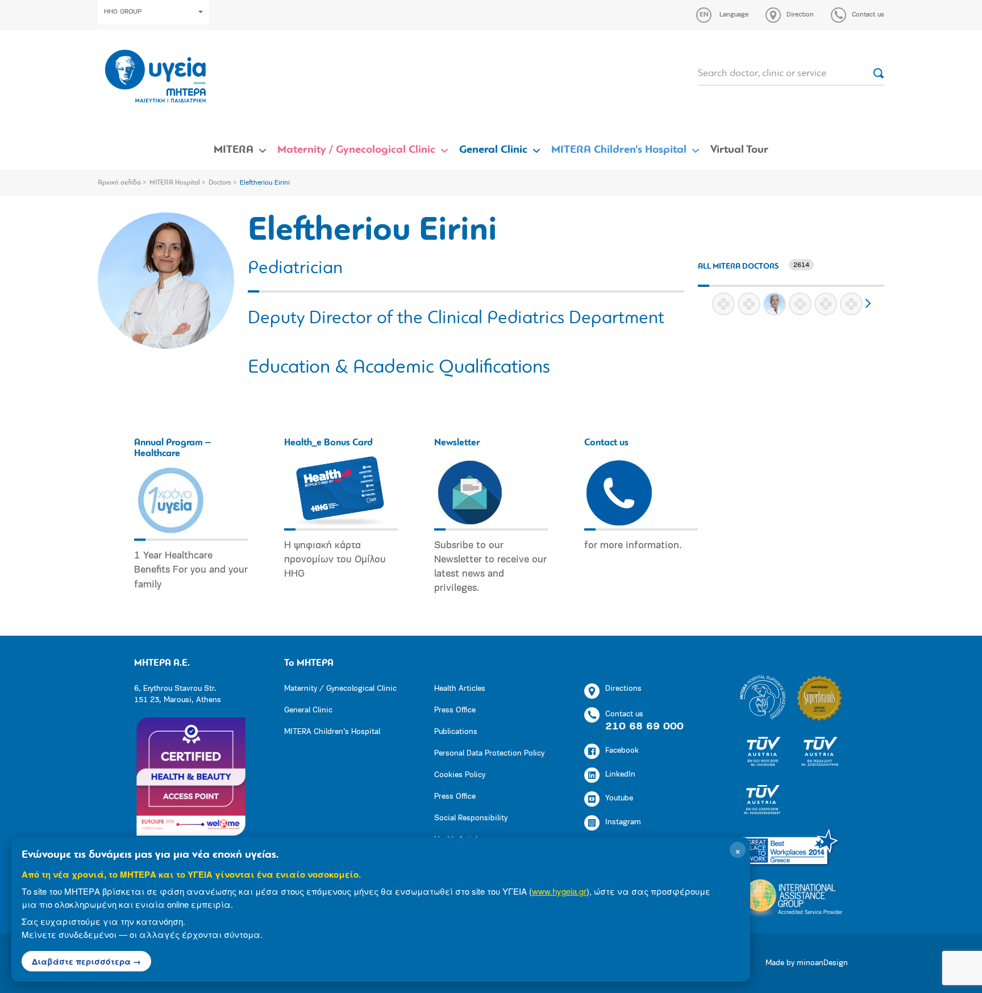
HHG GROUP (123, 12)
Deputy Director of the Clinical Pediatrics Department (456, 319)
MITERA (233, 150)
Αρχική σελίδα (119, 183)
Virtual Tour (739, 150)
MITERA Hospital (174, 183)
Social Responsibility (470, 818)
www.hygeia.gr (559, 891)
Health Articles (459, 689)
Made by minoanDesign (806, 963)
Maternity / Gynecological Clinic (356, 150)
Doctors (220, 183)
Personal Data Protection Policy (489, 753)
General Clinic (493, 150)
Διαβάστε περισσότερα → (86, 961)
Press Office (455, 710)
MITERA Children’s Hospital (618, 150)
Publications (455, 732)
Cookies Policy (459, 775)
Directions (623, 689)
